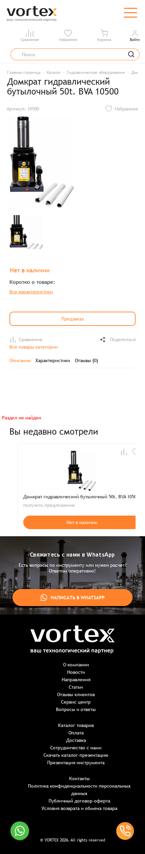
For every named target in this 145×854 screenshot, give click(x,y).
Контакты (79, 778)
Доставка (76, 740)
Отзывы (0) (86, 360)
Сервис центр (76, 702)
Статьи (76, 687)
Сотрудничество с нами (76, 747)
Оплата (76, 732)
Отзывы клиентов (76, 694)
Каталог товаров (76, 725)
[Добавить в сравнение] (124, 452)
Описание (20, 360)
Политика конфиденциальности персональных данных (79, 789)
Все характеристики (31, 291)
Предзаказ (72, 318)
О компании (76, 664)
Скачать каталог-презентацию (76, 755)
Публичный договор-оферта (79, 801)
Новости (76, 672)
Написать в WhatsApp (78, 597)
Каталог (54, 72)
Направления (76, 679)
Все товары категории (33, 347)
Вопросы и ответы (76, 709)
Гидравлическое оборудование (96, 72)
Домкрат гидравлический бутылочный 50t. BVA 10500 (81, 496)
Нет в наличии (81, 522)
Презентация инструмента (76, 762)
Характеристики (52, 360)
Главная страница (23, 72)
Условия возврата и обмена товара (79, 808)
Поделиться (123, 339)
